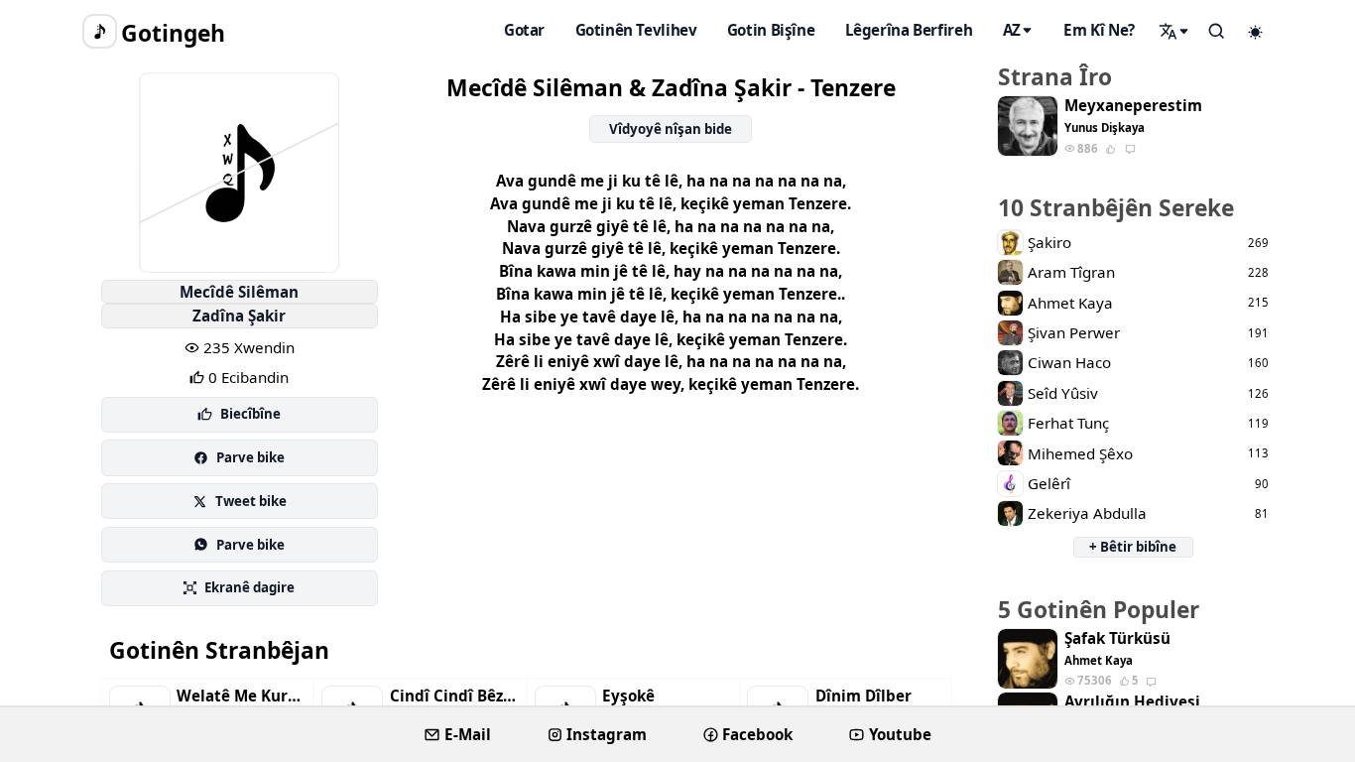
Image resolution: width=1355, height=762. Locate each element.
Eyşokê (628, 696)
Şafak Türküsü (1117, 638)
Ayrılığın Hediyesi (1132, 702)
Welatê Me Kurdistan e (241, 696)
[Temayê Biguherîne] (1256, 32)
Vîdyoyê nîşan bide (670, 129)
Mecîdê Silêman (239, 292)
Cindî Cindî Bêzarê (454, 696)
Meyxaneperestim (1133, 105)
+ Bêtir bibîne (1132, 547)
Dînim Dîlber (863, 696)
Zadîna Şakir (239, 315)
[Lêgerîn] (1174, 31)
